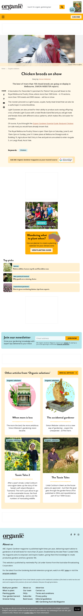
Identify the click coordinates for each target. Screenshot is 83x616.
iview (67, 570)
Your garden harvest (11, 596)
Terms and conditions (45, 593)
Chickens (23, 150)
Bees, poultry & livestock (21, 276)
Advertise (40, 588)
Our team (27, 591)
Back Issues (28, 599)
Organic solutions (13, 68)
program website (9, 573)
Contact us (40, 591)
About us (27, 588)
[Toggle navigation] (3, 16)
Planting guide (9, 593)
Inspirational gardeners (21, 286)
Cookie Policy (29, 613)
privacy (66, 343)
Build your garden (10, 588)
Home (3, 68)
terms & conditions (63, 344)
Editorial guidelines (44, 599)
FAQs (25, 593)
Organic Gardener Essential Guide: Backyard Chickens (53, 123)
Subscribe (76, 17)
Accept (77, 609)
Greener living (9, 599)
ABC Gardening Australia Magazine (50, 602)
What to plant (8, 591)
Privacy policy (41, 596)
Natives (16, 266)
